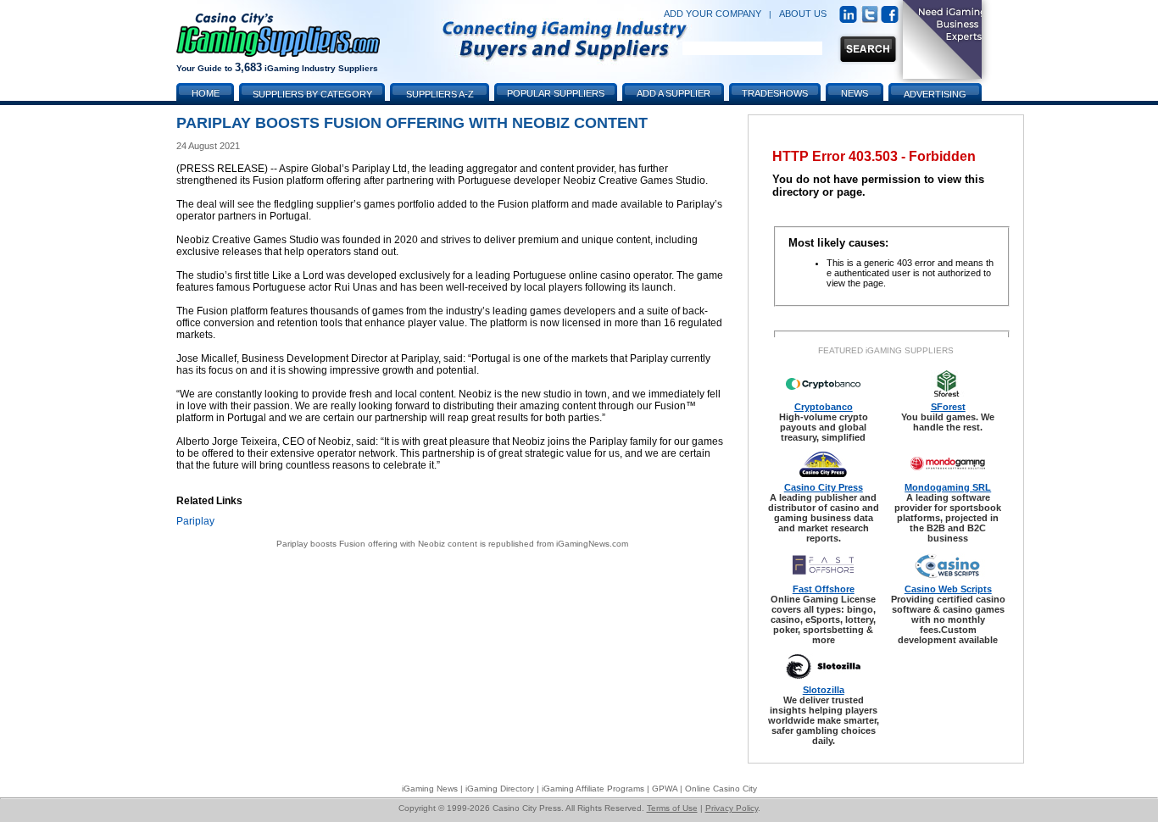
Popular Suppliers (555, 93)
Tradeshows (775, 93)
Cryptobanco (823, 407)
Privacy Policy (731, 808)
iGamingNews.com (592, 543)
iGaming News (430, 788)
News (854, 93)
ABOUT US (803, 13)
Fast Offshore (824, 589)
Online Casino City (721, 788)
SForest (948, 407)
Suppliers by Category (312, 94)
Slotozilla (823, 690)
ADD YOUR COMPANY (712, 13)
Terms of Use (672, 808)
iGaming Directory (499, 788)
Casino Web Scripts (948, 589)
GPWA (664, 788)
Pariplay (195, 521)
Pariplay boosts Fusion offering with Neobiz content (376, 543)
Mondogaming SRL (948, 487)
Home (206, 93)
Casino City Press (823, 487)
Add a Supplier (673, 93)
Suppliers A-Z (440, 94)
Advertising (935, 94)
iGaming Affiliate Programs (593, 788)
